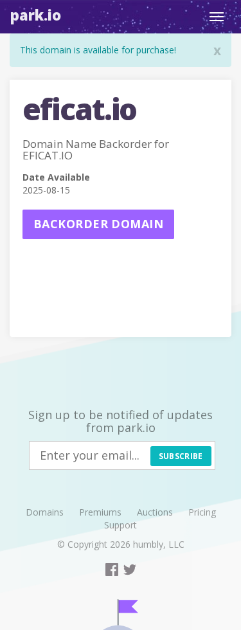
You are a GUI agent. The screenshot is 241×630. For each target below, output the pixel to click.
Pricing (202, 512)
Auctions (155, 512)
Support (120, 525)
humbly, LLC (158, 544)
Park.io (35, 14)
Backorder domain (98, 223)
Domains (45, 512)
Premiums (100, 512)
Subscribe (181, 456)
